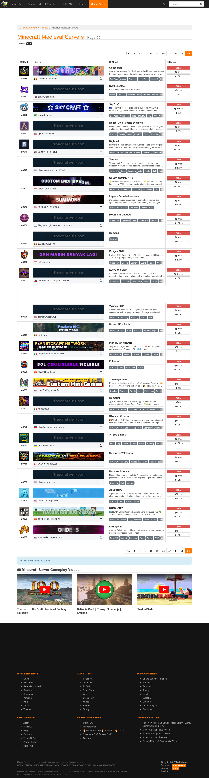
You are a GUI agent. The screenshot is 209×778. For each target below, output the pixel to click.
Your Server (99, 4)
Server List (16, 4)
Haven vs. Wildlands (121, 453)
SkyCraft (114, 104)
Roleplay (87, 705)
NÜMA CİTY (116, 508)
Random (27, 690)
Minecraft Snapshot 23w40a (156, 733)
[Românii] (68, 236)
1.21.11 (179, 76)
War (85, 693)
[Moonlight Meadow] (68, 217)
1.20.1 (179, 167)
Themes (44, 27)
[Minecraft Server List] (4, 4)
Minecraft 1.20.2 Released (155, 737)
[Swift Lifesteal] (68, 89)
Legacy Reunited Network (124, 196)
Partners (27, 734)
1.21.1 (179, 461)
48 (176, 53)
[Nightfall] (68, 144)
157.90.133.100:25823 (48, 518)
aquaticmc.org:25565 (47, 500)
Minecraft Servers (28, 27)
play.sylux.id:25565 (46, 188)
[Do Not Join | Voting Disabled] (68, 125)
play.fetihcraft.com (46, 371)
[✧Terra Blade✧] (68, 437)
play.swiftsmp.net (45, 96)
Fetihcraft (114, 361)
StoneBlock (88, 690)
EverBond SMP (118, 269)
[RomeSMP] (68, 401)
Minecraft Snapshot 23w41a (156, 729)
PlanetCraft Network (120, 342)
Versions (27, 697)
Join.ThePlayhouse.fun (48, 390)
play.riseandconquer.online (50, 427)
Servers (25, 43)
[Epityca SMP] (68, 254)
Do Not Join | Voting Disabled (126, 122)
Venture (113, 159)
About (81, 4)
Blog (25, 730)
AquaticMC (115, 489)
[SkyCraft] (68, 107)
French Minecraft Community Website (161, 741)
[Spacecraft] (68, 71)
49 (182, 53)
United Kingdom (150, 705)
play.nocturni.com (46, 482)
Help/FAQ (67, 4)
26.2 (179, 94)
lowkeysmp (115, 526)
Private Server (48, 133)
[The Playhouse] (68, 382)
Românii (114, 233)
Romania (147, 686)
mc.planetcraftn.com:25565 (50, 353)
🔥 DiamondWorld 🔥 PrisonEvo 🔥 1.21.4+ (104, 730)
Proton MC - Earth (119, 324)
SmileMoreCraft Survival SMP (97, 734)
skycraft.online (44, 115)
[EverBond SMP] (68, 273)
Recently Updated (32, 686)
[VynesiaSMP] (68, 309)
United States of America (155, 678)
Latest (26, 678)
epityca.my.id (43, 262)
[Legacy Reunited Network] (68, 199)
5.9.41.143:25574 (46, 243)
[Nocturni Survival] (68, 474)
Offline (178, 67)
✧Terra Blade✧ (118, 434)
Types (26, 705)
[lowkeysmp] (68, 529)
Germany (147, 709)
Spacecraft (115, 67)
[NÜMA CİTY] (68, 511)
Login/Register (48, 4)
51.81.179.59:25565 (47, 463)
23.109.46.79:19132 (47, 151)
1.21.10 (179, 223)
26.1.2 (179, 241)
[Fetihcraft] (68, 364)
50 (188, 53)
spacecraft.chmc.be (47, 78)
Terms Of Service (31, 738)
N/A (179, 402)
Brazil (145, 693)
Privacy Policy (30, 741)
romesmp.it (43, 408)
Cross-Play (88, 697)
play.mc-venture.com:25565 (51, 170)
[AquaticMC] (68, 493)
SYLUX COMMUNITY (121, 177)
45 (157, 53)
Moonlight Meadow (120, 214)
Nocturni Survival (119, 471)
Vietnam (147, 701)
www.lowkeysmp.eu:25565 (50, 537)
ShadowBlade (145, 609)
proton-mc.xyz (44, 335)
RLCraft (86, 686)
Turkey (146, 690)
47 (169, 53)
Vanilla (86, 701)
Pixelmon (87, 678)
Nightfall (114, 141)
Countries (28, 693)
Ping (25, 701)
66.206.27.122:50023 (48, 206)
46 (163, 53)
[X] (164, 4)
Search (31, 4)
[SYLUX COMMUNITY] (68, 181)
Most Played (29, 682)
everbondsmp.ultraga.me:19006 (53, 280)
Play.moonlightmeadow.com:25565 (54, 225)
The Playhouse (118, 379)
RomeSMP (115, 398)
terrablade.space (45, 445)
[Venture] (68, 162)
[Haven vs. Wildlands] (68, 456)
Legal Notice (166, 771)
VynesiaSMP (116, 306)
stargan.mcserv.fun (46, 316)
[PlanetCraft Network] (68, 346)
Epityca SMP (116, 251)
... (145, 53)
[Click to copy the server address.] (100, 78)
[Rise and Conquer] (68, 419)
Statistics (27, 726)
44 (151, 53)
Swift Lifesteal (117, 86)
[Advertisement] (104, 17)
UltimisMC (88, 722)
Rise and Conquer (119, 416)
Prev (128, 53)
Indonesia (147, 682)
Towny (86, 709)
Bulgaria (147, 697)
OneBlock (87, 682)
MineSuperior (89, 726)
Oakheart (87, 738)
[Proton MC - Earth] (68, 327)
